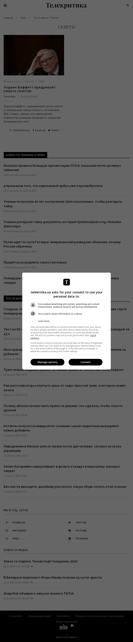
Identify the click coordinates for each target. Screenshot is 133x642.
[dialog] (66, 321)
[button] (66, 321)
